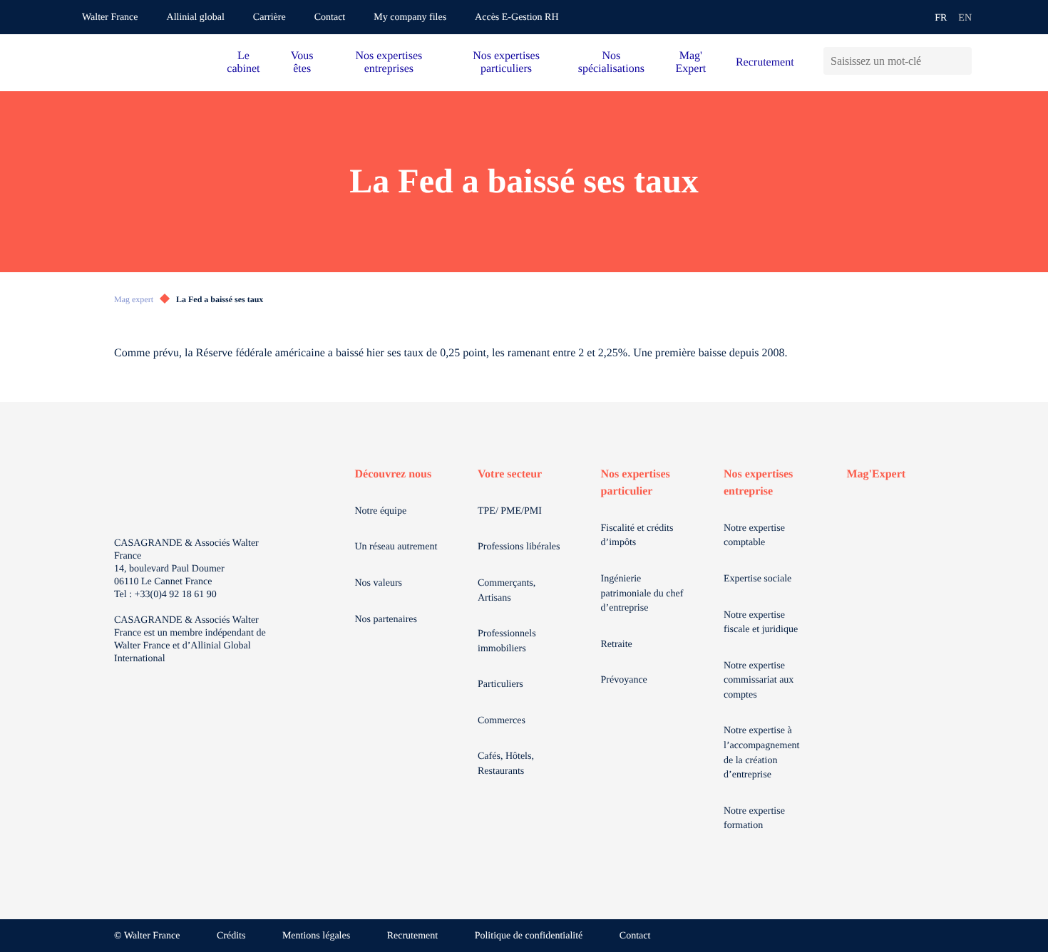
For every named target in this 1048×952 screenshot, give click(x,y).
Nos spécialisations (611, 62)
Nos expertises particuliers (506, 62)
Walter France (110, 17)
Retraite (616, 644)
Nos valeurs (379, 583)
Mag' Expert (691, 62)
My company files (410, 17)
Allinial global (196, 17)
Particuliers (500, 684)
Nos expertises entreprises (388, 62)
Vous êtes (302, 62)
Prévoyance (624, 680)
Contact (330, 17)
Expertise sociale (757, 579)
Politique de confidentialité (529, 936)
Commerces (501, 720)
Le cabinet (243, 62)
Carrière (269, 17)
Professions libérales (519, 547)
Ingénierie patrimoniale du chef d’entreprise (642, 594)
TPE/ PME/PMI (510, 511)
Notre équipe (381, 511)
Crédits (231, 936)
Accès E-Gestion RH (516, 17)
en (965, 18)
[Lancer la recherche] (961, 61)
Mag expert (133, 299)
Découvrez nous (393, 474)
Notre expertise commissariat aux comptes (758, 680)
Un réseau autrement (396, 547)
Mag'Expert (876, 474)
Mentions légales (316, 936)
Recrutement (765, 62)
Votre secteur (510, 474)
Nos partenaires (386, 619)
